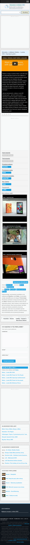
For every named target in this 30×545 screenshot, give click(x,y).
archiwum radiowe (12, 540)
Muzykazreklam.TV (4, 518)
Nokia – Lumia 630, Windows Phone (11, 383)
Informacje (26, 523)
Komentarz (4, 331)
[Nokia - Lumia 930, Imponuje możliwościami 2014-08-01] (15, 277)
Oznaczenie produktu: (8, 176)
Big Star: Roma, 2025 (7, 439)
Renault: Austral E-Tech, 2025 (9, 437)
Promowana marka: (7, 170)
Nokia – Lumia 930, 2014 (8, 372)
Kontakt (10, 525)
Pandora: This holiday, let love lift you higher (17, 463)
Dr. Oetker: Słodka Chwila (13, 450)
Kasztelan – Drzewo (9, 318)
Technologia (10, 287)
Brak (22, 284)
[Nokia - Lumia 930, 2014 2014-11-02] (15, 220)
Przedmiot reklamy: (7, 164)
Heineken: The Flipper (8, 431)
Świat (4, 184)
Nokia (4, 172)
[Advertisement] (15, 32)
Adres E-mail (5, 355)
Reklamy (11, 518)
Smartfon (5, 166)
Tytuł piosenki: (6, 158)
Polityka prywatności (17, 525)
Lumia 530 (5, 178)
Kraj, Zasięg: (5, 181)
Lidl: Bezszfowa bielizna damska (13, 460)
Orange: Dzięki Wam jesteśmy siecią (14, 452)
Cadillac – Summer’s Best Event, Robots (21, 319)
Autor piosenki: (6, 152)
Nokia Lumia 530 (21, 289)
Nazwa (3, 349)
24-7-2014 (10, 284)
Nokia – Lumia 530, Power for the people (12, 380)
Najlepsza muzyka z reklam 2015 (10, 511)
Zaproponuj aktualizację (21, 282)
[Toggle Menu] (27, 1)
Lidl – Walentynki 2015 (11, 457)
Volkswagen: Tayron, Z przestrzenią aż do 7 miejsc (15, 434)
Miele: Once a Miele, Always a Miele (11, 429)
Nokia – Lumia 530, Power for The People (12, 375)
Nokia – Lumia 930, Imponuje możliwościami (13, 377)
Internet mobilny (20, 542)
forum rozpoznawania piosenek (20, 539)
